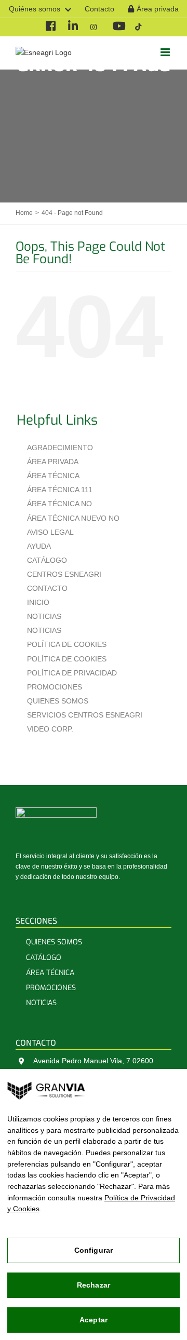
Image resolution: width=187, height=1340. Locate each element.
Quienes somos (57, 701)
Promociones (54, 687)
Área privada (52, 461)
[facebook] (50, 27)
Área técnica (53, 475)
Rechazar (93, 1285)
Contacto (47, 588)
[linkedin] (72, 27)
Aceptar (93, 1320)
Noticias (44, 616)
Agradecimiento (60, 447)
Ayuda (39, 546)
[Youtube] (117, 27)
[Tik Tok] (138, 27)
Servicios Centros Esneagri (84, 715)
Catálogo (47, 560)
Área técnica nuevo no (73, 518)
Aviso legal (50, 532)
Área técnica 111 (59, 489)
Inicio (38, 602)
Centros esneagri (64, 574)
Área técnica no (59, 503)
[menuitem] (40, 9)
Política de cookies (66, 644)
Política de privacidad (72, 673)
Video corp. (50, 729)
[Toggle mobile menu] (166, 52)
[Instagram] (95, 27)
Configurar (93, 1250)
